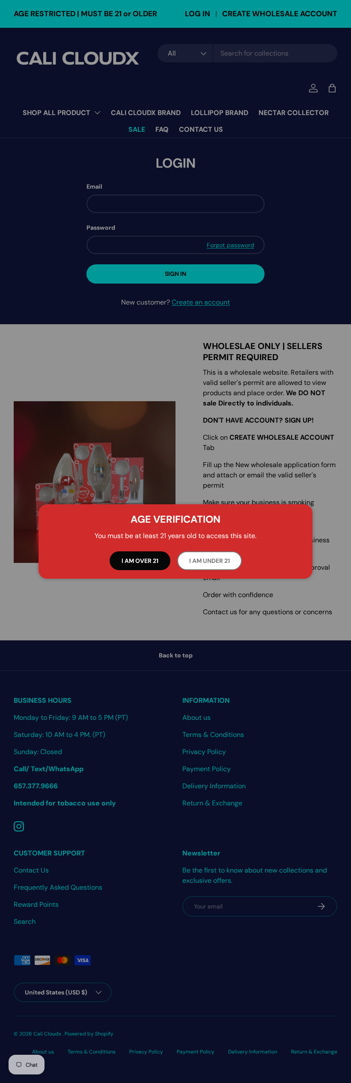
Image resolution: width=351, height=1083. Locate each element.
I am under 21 (209, 561)
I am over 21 (140, 561)
